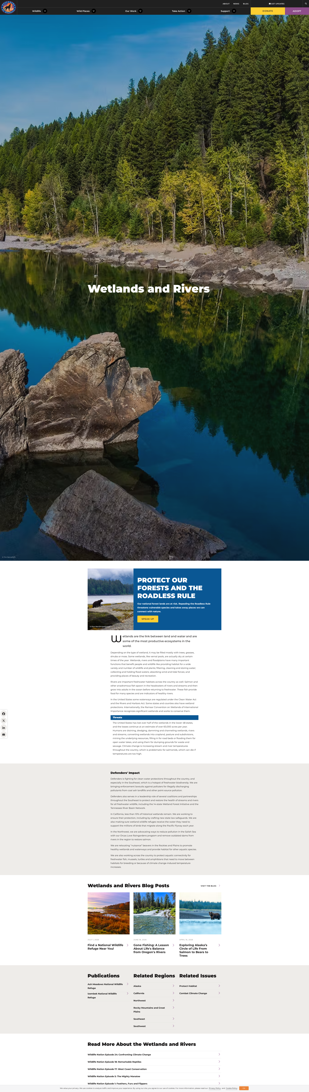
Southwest (139, 1026)
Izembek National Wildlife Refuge (102, 995)
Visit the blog (208, 886)
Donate (268, 11)
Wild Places (83, 11)
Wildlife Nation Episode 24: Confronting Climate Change (119, 1054)
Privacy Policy (215, 1088)
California (138, 993)
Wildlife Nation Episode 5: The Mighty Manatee (114, 1076)
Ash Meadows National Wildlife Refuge (105, 986)
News (236, 4)
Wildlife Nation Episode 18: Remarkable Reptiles (114, 1062)
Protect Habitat (188, 986)
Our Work (130, 11)
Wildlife (36, 11)
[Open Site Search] (306, 3)
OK (244, 1088)
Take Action (178, 11)
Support (225, 11)
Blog (246, 4)
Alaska (137, 986)
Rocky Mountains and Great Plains (149, 1010)
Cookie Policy (231, 1088)
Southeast (139, 1019)
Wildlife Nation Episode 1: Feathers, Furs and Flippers (117, 1083)
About (226, 4)
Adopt (297, 11)
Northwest (139, 1000)
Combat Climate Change (193, 993)
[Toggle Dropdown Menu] (45, 11)
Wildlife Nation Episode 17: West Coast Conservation (117, 1069)
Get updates (277, 4)
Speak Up (148, 619)
